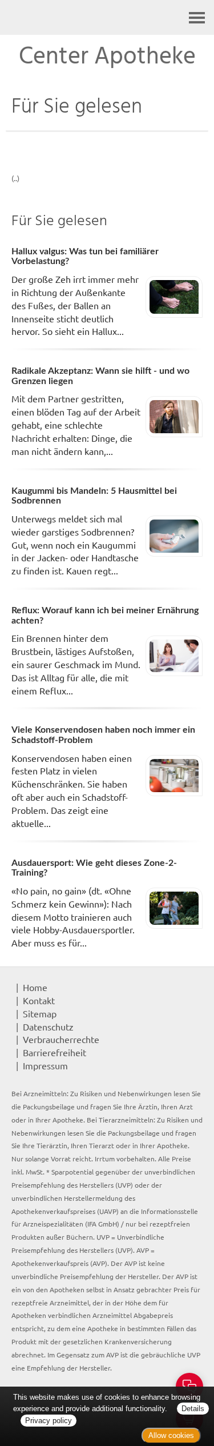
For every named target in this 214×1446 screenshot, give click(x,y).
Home (35, 987)
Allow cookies (171, 1435)
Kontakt (39, 1000)
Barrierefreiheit (54, 1052)
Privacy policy (48, 1420)
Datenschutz (48, 1026)
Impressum (45, 1065)
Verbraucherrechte (61, 1039)
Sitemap (39, 1013)
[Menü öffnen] (197, 17)
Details (192, 1408)
